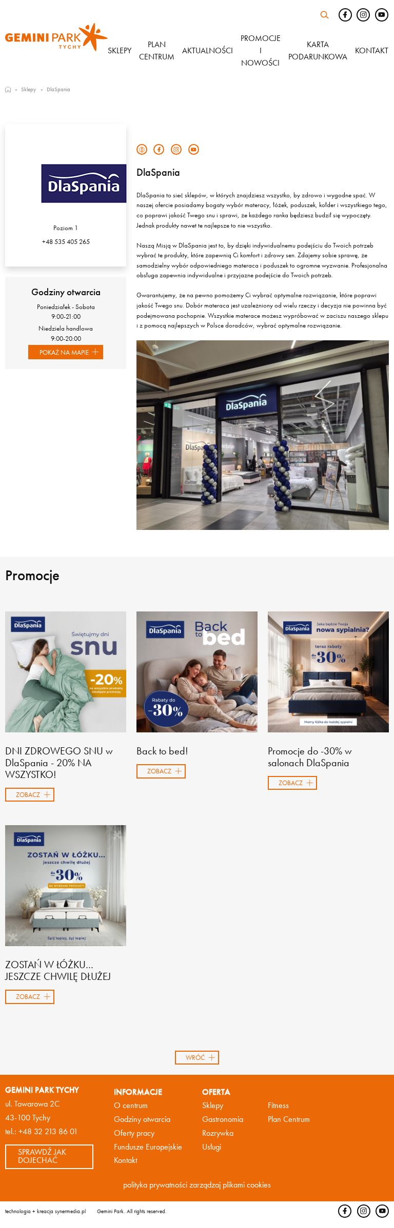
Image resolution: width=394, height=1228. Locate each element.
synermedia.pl (70, 1211)
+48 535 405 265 (66, 241)
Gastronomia (222, 1119)
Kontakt (371, 50)
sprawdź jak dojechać (42, 1156)
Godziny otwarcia (142, 1119)
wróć (195, 1057)
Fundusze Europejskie (148, 1147)
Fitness (278, 1105)
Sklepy (119, 50)
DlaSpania (58, 89)
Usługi (211, 1147)
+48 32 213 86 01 (48, 1132)
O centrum (131, 1105)
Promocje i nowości (261, 50)
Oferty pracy (134, 1133)
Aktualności (207, 50)
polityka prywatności (155, 1185)
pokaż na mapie (64, 352)
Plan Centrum (289, 1119)
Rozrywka (217, 1133)
